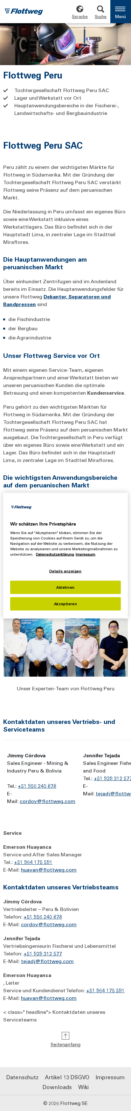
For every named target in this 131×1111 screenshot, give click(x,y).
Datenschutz (22, 1077)
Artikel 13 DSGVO (67, 1077)
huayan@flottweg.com (49, 869)
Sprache (80, 16)
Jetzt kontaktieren (29, 1095)
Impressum (110, 1077)
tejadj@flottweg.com (47, 961)
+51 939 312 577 (43, 953)
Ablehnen (65, 587)
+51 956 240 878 (43, 916)
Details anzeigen (65, 571)
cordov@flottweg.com (47, 801)
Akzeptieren (65, 603)
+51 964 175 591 (33, 862)
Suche (101, 16)
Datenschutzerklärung (55, 554)
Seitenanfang (65, 1044)
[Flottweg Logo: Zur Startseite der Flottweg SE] (24, 12)
